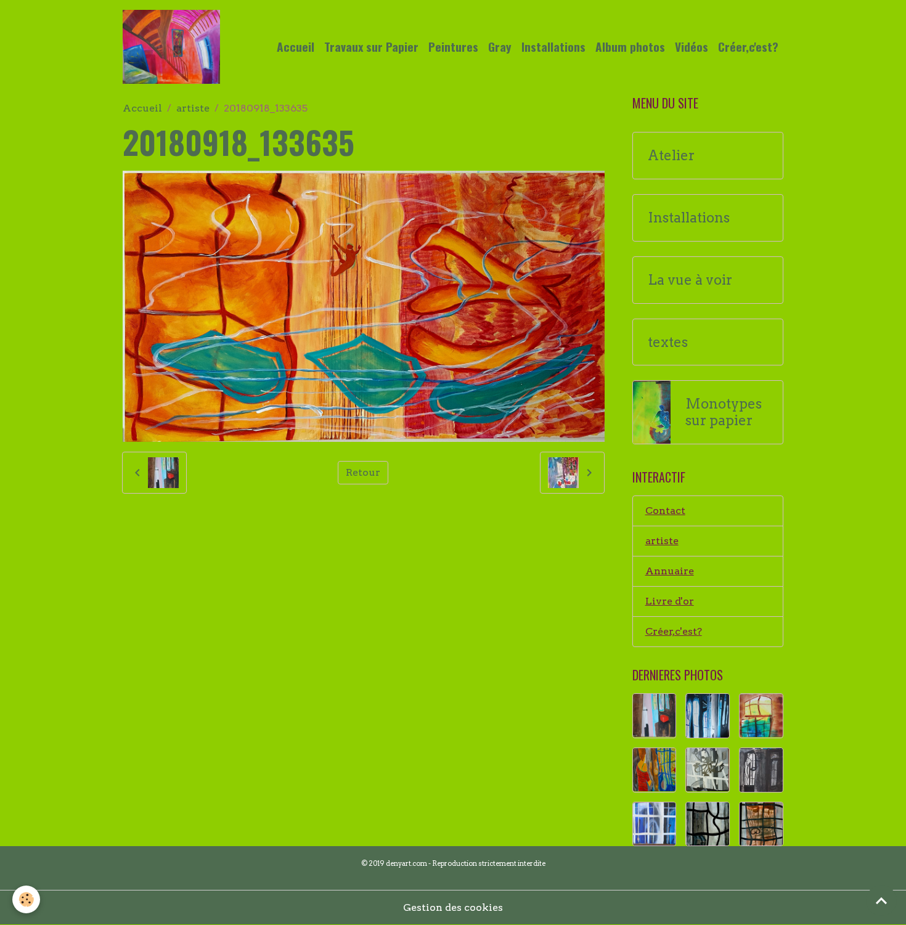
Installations (553, 46)
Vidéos (691, 46)
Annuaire (669, 571)
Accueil (295, 46)
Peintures (453, 46)
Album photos (630, 46)
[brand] (174, 47)
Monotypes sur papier (723, 412)
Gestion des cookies (453, 907)
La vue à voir (690, 280)
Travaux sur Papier (371, 46)
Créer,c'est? (748, 46)
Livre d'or (669, 601)
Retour (363, 472)
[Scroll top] (881, 900)
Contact (665, 510)
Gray (500, 46)
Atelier (671, 155)
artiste (193, 108)
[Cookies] (26, 899)
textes (668, 342)
